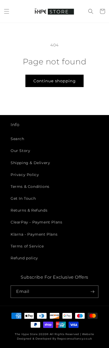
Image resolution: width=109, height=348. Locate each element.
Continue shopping (54, 80)
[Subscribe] (92, 291)
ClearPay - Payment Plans (36, 222)
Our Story (20, 150)
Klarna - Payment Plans (34, 234)
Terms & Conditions (30, 186)
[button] (6, 11)
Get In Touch (23, 198)
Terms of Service (27, 246)
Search (17, 138)
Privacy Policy (25, 174)
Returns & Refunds (29, 210)
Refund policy (24, 258)
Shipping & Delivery (30, 162)
